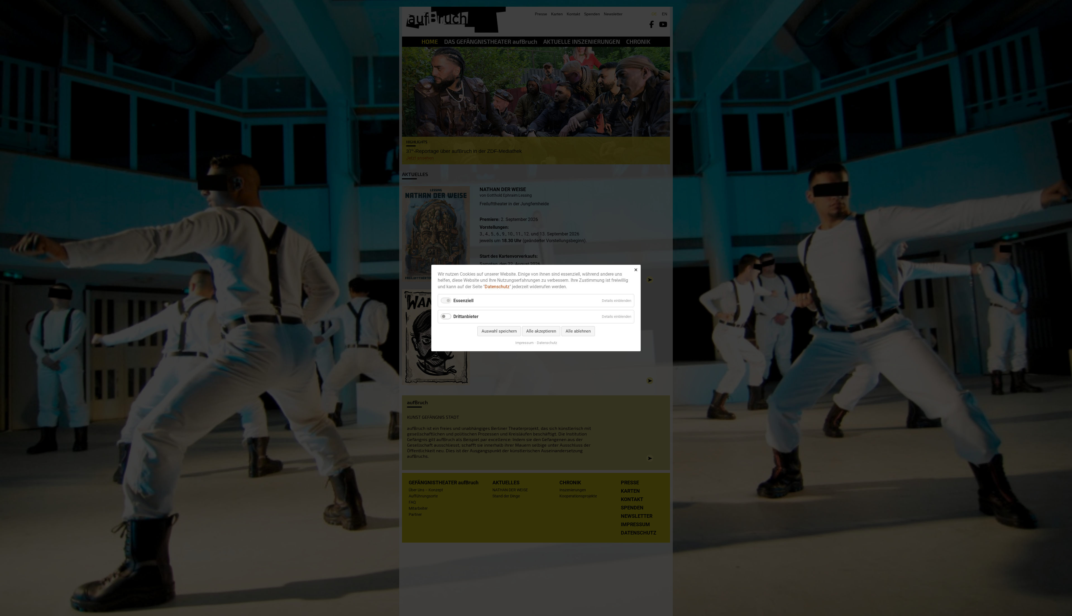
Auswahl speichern (499, 331)
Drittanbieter (465, 316)
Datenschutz (497, 286)
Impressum (524, 343)
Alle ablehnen (578, 331)
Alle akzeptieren (541, 331)
